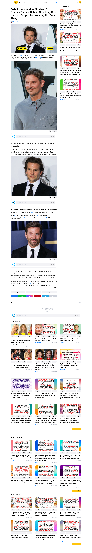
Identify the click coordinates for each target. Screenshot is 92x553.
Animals (37, 517)
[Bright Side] (20, 2)
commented (39, 211)
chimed (15, 215)
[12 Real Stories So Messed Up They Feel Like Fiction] (70, 329)
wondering (44, 217)
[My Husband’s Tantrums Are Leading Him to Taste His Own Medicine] (70, 355)
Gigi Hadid (30, 283)
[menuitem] (36, 2)
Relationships (63, 369)
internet (39, 145)
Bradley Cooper (38, 57)
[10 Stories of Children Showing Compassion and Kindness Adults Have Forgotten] (70, 526)
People (12, 6)
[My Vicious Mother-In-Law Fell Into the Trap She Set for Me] (46, 329)
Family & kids (63, 29)
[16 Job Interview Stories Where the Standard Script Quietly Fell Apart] (21, 471)
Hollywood (22, 55)
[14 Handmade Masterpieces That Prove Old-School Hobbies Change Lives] (21, 446)
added (32, 212)
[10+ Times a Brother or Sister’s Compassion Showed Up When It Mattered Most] (46, 384)
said (19, 211)
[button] (18, 292)
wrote (37, 215)
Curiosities (62, 342)
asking (23, 217)
